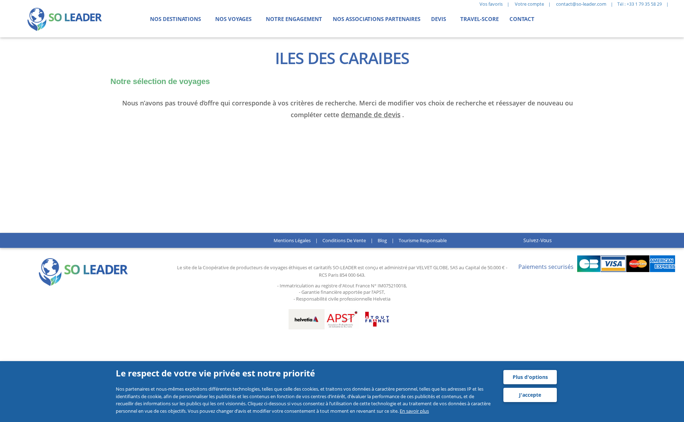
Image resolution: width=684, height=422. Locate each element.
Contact (521, 18)
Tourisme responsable (423, 240)
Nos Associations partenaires (376, 18)
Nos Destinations (175, 18)
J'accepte (530, 394)
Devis (438, 18)
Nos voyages (233, 18)
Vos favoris (491, 4)
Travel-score (479, 18)
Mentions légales (292, 240)
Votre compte (529, 4)
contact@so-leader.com (581, 4)
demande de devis (370, 114)
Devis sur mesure (134, 140)
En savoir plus (414, 411)
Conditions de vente (344, 240)
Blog (382, 240)
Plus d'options (530, 377)
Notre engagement (294, 18)
